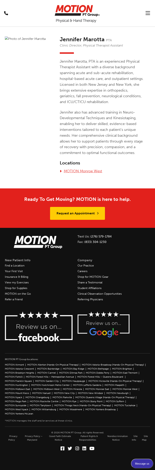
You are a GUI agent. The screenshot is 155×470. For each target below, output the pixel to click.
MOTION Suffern (115, 401)
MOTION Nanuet (41, 393)
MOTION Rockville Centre (44, 401)
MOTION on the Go (18, 293)
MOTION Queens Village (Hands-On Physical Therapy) (105, 397)
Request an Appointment (76, 213)
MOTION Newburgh (117, 393)
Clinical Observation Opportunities (100, 293)
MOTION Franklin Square (18, 381)
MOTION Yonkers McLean (19, 413)
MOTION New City (64, 393)
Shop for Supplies (16, 288)
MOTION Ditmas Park (71, 372)
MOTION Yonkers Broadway (100, 409)
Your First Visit (14, 271)
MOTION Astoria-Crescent (19, 368)
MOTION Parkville (62, 397)
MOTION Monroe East (97, 389)
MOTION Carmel (46, 372)
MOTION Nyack (13, 397)
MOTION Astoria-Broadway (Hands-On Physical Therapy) (113, 364)
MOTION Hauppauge (73, 381)
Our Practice (86, 265)
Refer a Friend (14, 299)
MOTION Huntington (16, 385)
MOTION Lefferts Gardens (87, 385)
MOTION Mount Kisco (17, 393)
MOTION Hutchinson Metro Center (50, 385)
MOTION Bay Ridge (73, 368)
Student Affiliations (90, 288)
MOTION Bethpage (98, 368)
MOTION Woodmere (70, 409)
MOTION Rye (69, 401)
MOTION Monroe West (83, 171)
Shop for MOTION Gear (93, 277)
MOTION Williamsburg (43, 409)
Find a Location (14, 265)
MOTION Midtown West (46, 389)
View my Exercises (17, 282)
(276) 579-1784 (101, 236)
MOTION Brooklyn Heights (19, 372)
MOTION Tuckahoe (124, 405)
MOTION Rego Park (15, 401)
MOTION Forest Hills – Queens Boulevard (100, 376)
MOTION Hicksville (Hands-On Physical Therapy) (115, 381)
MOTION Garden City (47, 381)
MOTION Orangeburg (37, 397)
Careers (82, 271)
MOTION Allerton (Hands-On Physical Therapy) (53, 364)
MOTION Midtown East (17, 389)
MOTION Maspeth (114, 385)
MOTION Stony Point (91, 401)
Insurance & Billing (16, 277)
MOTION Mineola (72, 389)
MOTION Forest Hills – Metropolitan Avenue (50, 376)
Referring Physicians (90, 299)
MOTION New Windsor (90, 393)
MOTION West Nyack (16, 409)
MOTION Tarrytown (40, 405)
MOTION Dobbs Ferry (97, 372)
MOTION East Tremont (125, 372)
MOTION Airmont (14, 364)
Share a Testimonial (90, 282)
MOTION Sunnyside (15, 405)
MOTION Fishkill (14, 376)
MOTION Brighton (122, 368)
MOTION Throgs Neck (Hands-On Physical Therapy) (82, 405)
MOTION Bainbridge (48, 368)
